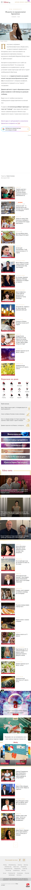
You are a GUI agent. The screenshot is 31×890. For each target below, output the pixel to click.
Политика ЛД (11, 873)
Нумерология (27, 2)
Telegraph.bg (17, 868)
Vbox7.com (16, 866)
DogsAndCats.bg (8, 868)
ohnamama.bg (19, 203)
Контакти (19, 875)
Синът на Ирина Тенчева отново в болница (13, 414)
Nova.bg (26, 865)
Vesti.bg (20, 865)
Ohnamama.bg (12, 865)
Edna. (7, 2)
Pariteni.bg (8, 870)
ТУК (18, 123)
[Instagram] (24, 860)
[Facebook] (19, 860)
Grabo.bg (24, 868)
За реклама (20, 873)
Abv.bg (4, 865)
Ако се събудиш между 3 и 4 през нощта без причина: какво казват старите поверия (13, 419)
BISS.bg (23, 870)
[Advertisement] (15, 151)
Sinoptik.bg (23, 866)
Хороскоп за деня (9, 379)
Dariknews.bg (8, 866)
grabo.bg (18, 231)
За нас (4, 873)
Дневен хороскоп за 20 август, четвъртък (12, 425)
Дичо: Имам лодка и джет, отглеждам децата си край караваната (14, 408)
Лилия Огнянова (10, 176)
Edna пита (7, 470)
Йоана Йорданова (9, 690)
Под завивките (15, 9)
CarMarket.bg (16, 870)
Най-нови (17, 2)
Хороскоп (21, 2)
